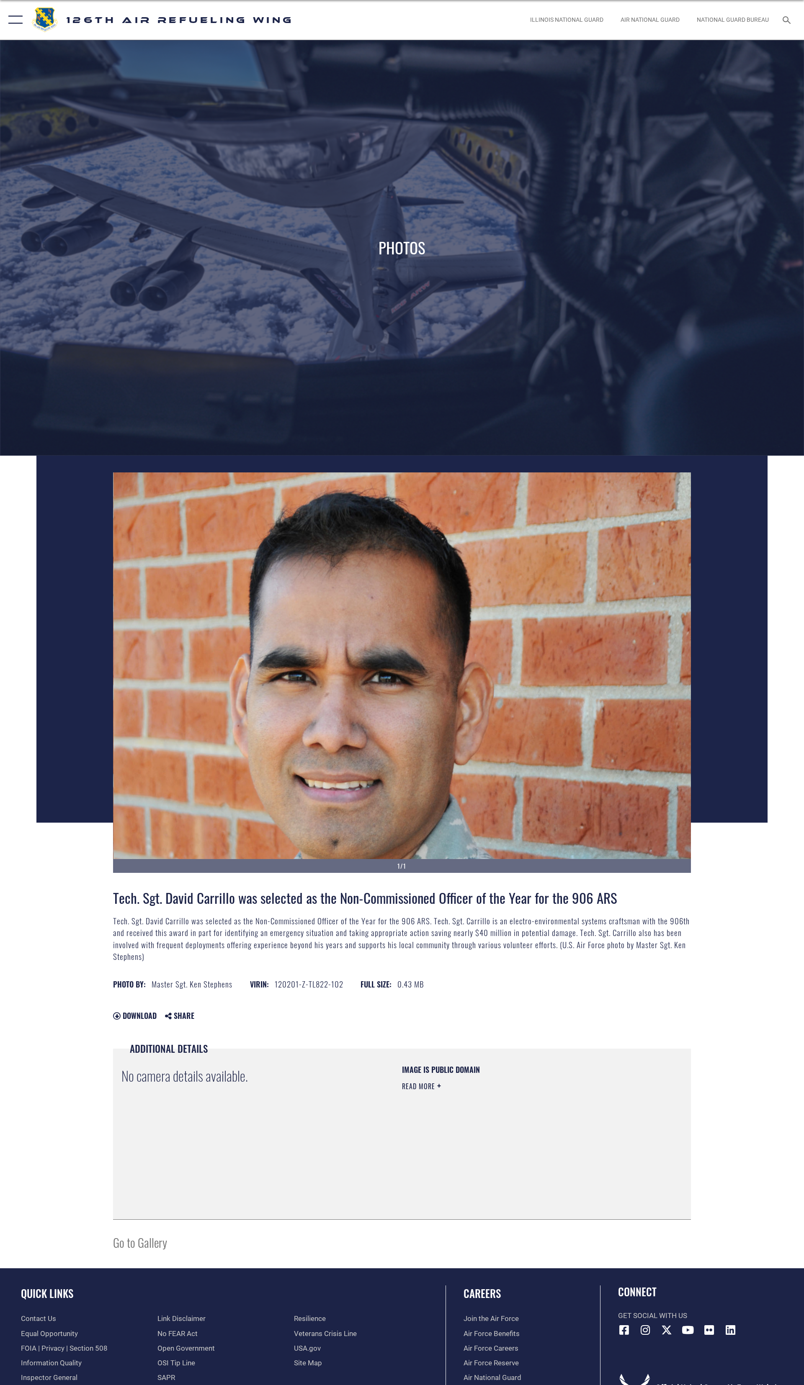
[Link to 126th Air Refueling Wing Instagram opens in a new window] (645, 1329)
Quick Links (47, 1293)
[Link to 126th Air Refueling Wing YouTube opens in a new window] (688, 1329)
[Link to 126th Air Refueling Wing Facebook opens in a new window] (624, 1329)
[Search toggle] (787, 20)
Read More (419, 1086)
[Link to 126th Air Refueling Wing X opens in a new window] (666, 1329)
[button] (13, 20)
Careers (482, 1293)
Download (139, 1015)
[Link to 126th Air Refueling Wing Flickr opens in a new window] (709, 1329)
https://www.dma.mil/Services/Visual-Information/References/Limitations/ (500, 1139)
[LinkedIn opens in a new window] (730, 1329)
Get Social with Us (652, 1316)
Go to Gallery (140, 1242)
